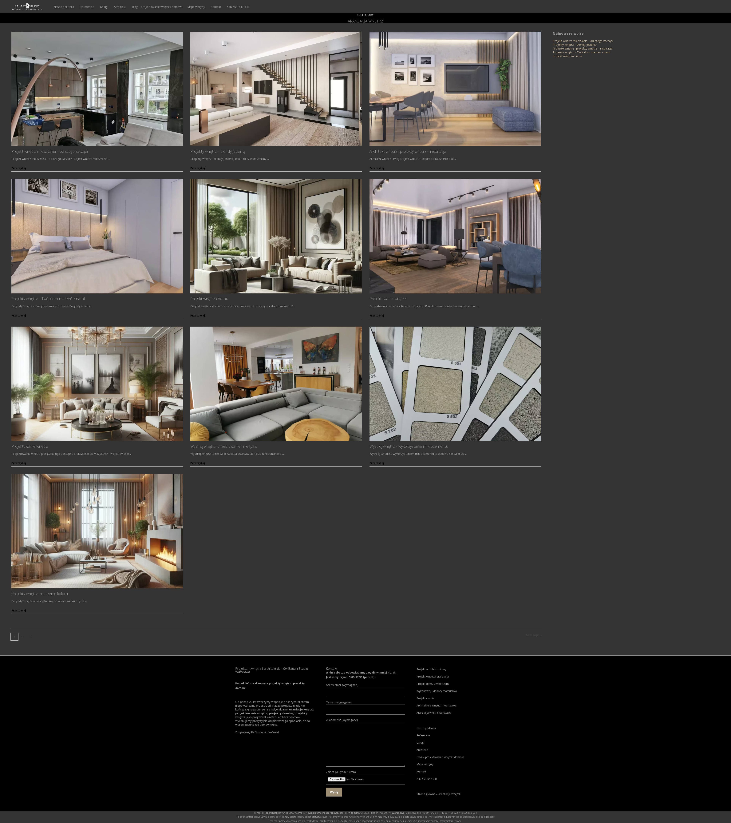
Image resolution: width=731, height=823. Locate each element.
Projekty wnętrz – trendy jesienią (217, 151)
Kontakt (421, 771)
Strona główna (426, 794)
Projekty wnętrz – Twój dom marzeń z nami (48, 298)
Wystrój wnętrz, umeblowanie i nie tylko (223, 446)
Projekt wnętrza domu (209, 298)
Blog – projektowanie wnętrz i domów (440, 757)
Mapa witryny (425, 764)
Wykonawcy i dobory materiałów (437, 691)
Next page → (534, 635)
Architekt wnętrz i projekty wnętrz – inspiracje (407, 151)
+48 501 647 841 (427, 779)
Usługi (420, 742)
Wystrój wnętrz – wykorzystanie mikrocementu (408, 446)
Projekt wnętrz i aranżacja (433, 676)
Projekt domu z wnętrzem (433, 684)
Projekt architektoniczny (431, 669)
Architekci (422, 750)
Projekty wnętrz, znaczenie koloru (39, 593)
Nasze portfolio (426, 728)
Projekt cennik (425, 698)
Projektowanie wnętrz (387, 298)
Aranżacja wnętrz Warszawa (434, 712)
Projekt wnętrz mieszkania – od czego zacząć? (50, 151)
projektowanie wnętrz (251, 713)
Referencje (423, 735)
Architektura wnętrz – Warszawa (436, 705)
